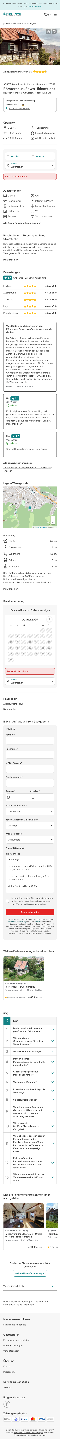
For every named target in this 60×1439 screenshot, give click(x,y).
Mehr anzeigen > (11, 588)
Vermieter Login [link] (11, 1350)
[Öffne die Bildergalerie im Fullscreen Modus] (54, 60)
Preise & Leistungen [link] (13, 1345)
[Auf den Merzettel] (54, 31)
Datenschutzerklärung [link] (17, 922)
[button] (48, 31)
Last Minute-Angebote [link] (14, 1324)
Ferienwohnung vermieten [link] (16, 1340)
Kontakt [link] (7, 1366)
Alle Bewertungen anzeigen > (18, 462)
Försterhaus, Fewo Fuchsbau (20, 986)
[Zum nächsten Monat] (49, 619)
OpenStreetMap (41, 527)
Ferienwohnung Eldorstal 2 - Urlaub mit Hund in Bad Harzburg (23, 1235)
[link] (7, 1403)
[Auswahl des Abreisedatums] (42, 797)
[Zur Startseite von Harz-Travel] (12, 14)
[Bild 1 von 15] (30, 46)
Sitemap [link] (7, 1387)
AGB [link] (38, 922)
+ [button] (53, 518)
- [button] (53, 522)
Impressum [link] (9, 1371)
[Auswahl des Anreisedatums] (18, 797)
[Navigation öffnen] (55, 14)
